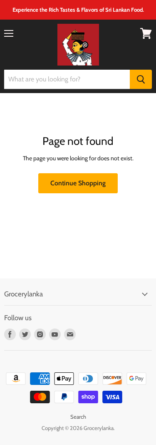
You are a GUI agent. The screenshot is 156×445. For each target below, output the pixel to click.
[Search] (141, 79)
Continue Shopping (78, 183)
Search (78, 416)
